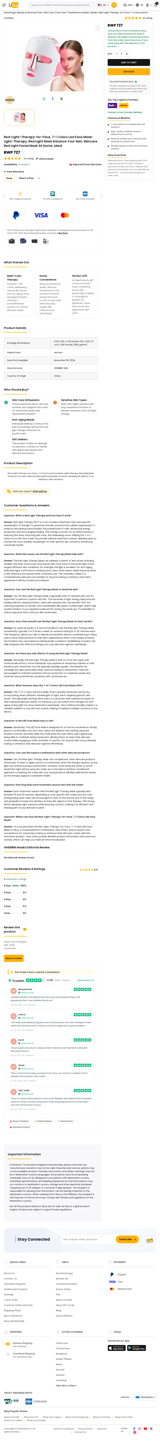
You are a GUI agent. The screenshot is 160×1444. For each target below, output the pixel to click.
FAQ (58, 1294)
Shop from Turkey (13, 1420)
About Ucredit (64, 1299)
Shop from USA (11, 1417)
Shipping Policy (12, 1310)
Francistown (63, 1348)
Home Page (10, 12)
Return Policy (63, 1289)
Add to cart (129, 62)
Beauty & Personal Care (30, 12)
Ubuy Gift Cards (65, 1305)
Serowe (60, 1369)
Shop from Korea (101, 1417)
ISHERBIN (9, 18)
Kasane (60, 1375)
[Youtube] (145, 1429)
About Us (9, 1273)
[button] (128, 5)
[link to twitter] (61, 99)
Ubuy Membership (14, 1321)
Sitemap (8, 1294)
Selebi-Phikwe (64, 1359)
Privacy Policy (85, 1428)
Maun (59, 1364)
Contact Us (10, 1278)
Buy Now (63, 233)
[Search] (114, 5)
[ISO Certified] (34, 1401)
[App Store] (117, 1349)
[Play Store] (136, 1349)
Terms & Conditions (63, 1428)
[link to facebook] (53, 99)
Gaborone (62, 1343)
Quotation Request (15, 1283)
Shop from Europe (36, 1420)
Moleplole (61, 1353)
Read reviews (85, 980)
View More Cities (65, 1385)
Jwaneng (61, 1380)
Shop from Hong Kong (77, 1417)
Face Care (60, 12)
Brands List (62, 1278)
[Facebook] (134, 1429)
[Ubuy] (13, 5)
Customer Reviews (66, 1283)
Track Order (11, 1299)
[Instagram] (139, 1429)
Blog (58, 1310)
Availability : (11, 164)
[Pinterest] (135, 1432)
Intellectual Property (15, 1289)
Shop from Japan (52, 1417)
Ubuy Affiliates (64, 1315)
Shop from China (124, 1417)
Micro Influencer (13, 1315)
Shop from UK (31, 1417)
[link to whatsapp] (44, 99)
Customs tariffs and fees (18, 1305)
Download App (64, 1273)
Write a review (14, 958)
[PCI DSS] (11, 1401)
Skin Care (49, 12)
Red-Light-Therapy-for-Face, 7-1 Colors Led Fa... (124, 12)
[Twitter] (151, 1429)
